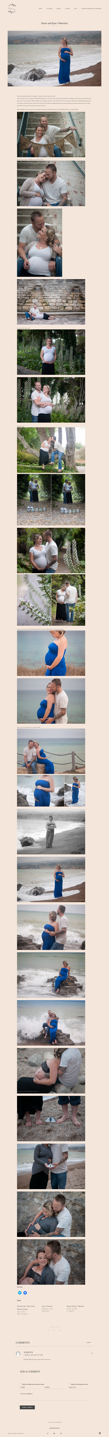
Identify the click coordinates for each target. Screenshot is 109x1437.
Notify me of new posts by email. (79, 1384)
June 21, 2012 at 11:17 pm (34, 1355)
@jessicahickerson (54, 1428)
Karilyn (28, 1352)
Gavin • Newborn (47, 1306)
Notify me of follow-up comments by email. (33, 1384)
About (40, 8)
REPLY (92, 1353)
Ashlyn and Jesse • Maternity (75, 1306)
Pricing (59, 8)
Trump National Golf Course (36, 629)
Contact (67, 8)
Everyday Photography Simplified (91, 8)
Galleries (49, 8)
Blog (75, 8)
